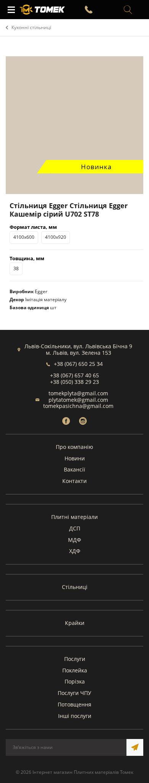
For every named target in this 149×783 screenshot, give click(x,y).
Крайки (74, 622)
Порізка (75, 681)
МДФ (74, 539)
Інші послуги (74, 715)
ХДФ (74, 551)
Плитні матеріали (74, 516)
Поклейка (74, 670)
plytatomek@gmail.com (78, 399)
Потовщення (74, 704)
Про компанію (74, 446)
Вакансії (74, 469)
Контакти (74, 480)
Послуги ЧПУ (74, 693)
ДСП (74, 528)
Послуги (74, 658)
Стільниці (74, 587)
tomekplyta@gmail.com (78, 393)
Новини (75, 458)
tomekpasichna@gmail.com (78, 405)
